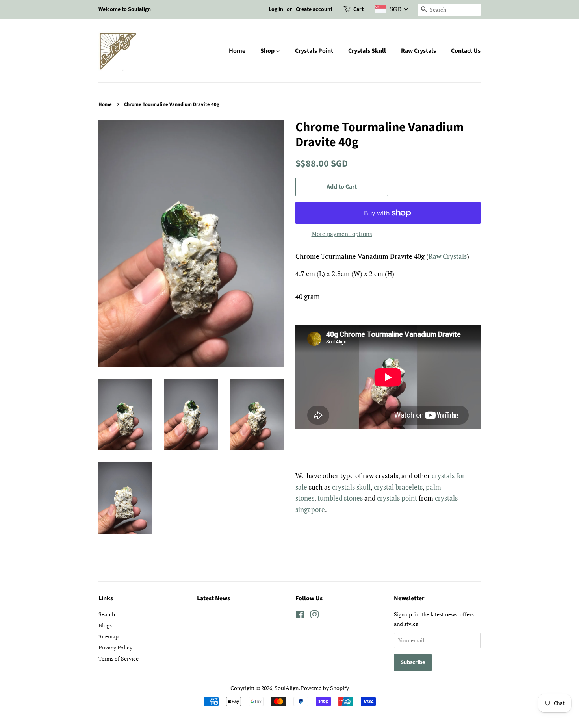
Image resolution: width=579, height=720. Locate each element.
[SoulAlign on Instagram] (314, 616)
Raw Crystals (418, 50)
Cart (358, 9)
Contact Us (466, 50)
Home (237, 50)
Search (106, 614)
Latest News (213, 598)
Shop (268, 50)
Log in (276, 9)
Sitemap (108, 636)
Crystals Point (314, 50)
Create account (314, 9)
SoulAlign (287, 688)
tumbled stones (340, 498)
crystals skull (351, 487)
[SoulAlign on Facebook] (299, 616)
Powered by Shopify (325, 688)
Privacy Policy (115, 647)
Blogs (105, 625)
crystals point (397, 498)
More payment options (342, 234)
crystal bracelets (398, 487)
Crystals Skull (367, 50)
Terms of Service (118, 658)
